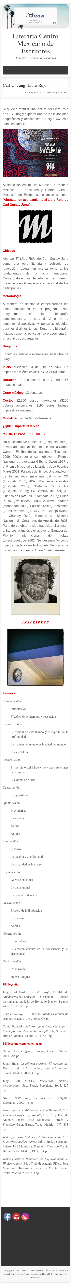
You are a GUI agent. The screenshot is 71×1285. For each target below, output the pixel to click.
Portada (38, 92)
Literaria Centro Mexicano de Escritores (35, 43)
